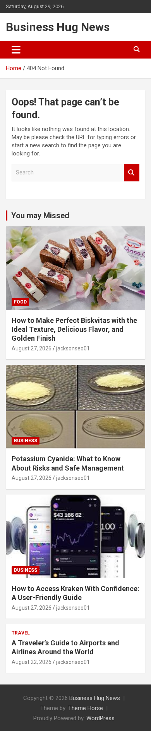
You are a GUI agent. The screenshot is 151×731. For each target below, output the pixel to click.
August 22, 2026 (31, 662)
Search (131, 172)
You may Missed (40, 215)
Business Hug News (58, 27)
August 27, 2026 (31, 348)
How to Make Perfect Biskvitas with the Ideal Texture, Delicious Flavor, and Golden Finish (74, 329)
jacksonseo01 (73, 348)
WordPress (100, 718)
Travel (21, 633)
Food (20, 302)
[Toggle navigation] (16, 50)
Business (25, 440)
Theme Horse (85, 708)
